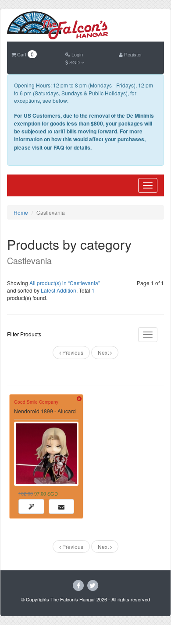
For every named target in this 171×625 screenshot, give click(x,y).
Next (104, 352)
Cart (25, 54)
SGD (74, 62)
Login (76, 54)
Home (21, 212)
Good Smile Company (36, 402)
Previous (72, 352)
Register (132, 54)
